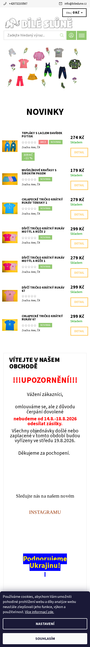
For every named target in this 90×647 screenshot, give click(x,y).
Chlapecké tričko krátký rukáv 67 (42, 318)
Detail (79, 152)
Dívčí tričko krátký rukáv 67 (43, 289)
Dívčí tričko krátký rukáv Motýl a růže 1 (43, 259)
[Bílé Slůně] (45, 23)
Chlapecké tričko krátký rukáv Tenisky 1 (42, 201)
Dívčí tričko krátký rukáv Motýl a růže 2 (43, 230)
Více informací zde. (39, 612)
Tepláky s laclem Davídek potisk (42, 135)
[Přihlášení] (71, 35)
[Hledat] (62, 35)
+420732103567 (18, 4)
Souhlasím (45, 638)
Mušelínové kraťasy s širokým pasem (39, 172)
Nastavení (45, 623)
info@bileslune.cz (76, 4)
